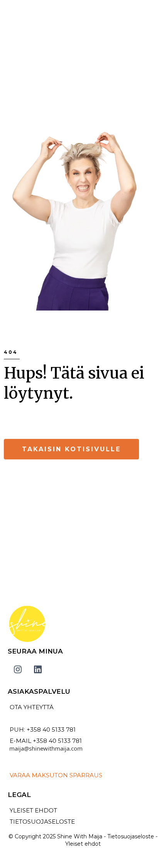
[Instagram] (18, 669)
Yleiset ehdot (83, 843)
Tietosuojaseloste (130, 836)
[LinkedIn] (38, 669)
